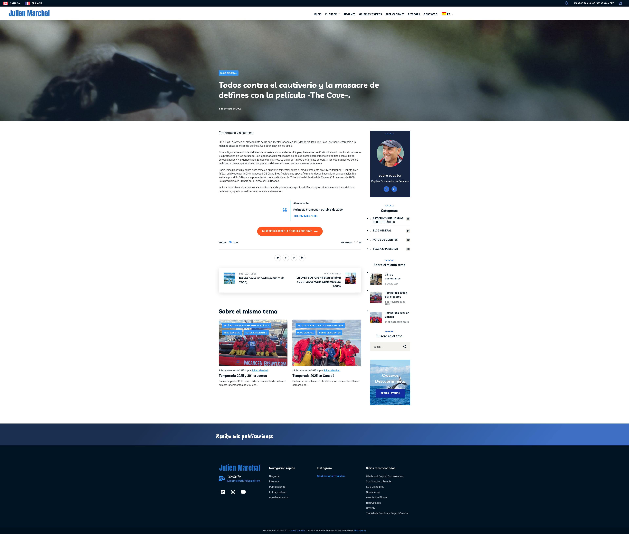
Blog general (228, 73)
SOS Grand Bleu (375, 486)
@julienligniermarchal (331, 476)
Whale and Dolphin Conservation (384, 476)
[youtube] (243, 492)
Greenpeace (373, 492)
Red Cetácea (373, 502)
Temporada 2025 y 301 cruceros (243, 376)
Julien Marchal (260, 370)
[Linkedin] (223, 492)
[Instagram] (233, 492)
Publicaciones (277, 486)
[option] (253, 359)
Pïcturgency (360, 530)
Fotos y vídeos (277, 492)
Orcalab (370, 508)
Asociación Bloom (376, 497)
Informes (274, 481)
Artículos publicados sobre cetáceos (247, 325)
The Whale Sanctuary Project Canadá (387, 513)
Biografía (274, 476)
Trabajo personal (391, 249)
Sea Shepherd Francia (378, 481)
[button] (565, 3)
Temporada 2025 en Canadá (313, 376)
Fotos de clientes (256, 332)
